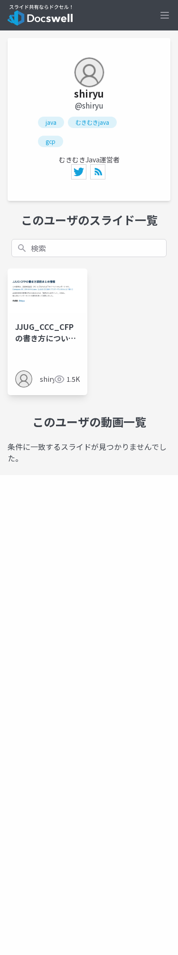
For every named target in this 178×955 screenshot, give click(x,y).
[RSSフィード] (97, 171)
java (51, 122)
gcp (51, 141)
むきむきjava (92, 122)
